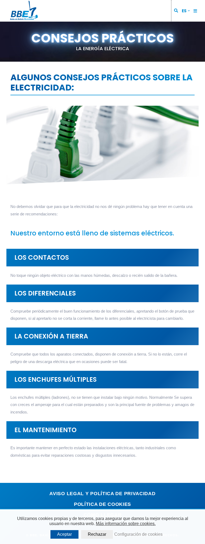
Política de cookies (102, 504)
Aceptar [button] (64, 534)
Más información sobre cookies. (126, 523)
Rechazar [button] (97, 534)
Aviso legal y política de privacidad (102, 493)
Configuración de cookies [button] (138, 534)
